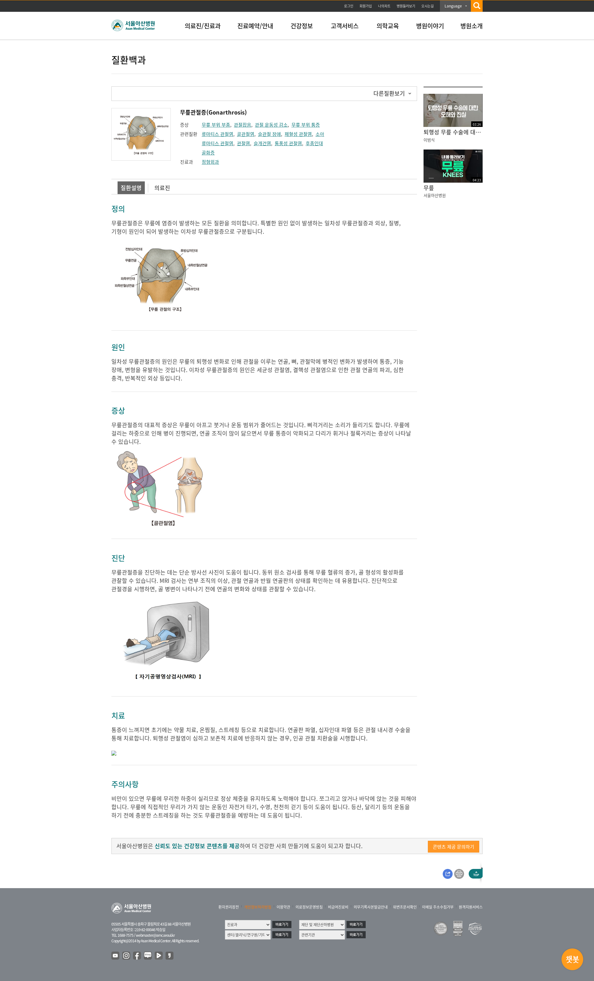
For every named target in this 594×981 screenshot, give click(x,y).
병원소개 (471, 25)
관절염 (243, 143)
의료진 (162, 188)
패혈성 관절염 (298, 134)
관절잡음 (242, 124)
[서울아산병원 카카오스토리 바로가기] (170, 956)
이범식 (429, 140)
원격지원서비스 (471, 907)
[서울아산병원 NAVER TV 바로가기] (159, 956)
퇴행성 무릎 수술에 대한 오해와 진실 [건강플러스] (453, 132)
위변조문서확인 (405, 907)
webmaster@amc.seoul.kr (155, 935)
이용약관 (283, 907)
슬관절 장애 (269, 134)
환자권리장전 (228, 907)
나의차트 (384, 6)
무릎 (429, 188)
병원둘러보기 (406, 6)
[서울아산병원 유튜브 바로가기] (115, 956)
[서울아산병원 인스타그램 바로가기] (126, 956)
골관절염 (245, 134)
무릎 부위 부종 (216, 124)
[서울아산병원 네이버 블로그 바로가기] (148, 956)
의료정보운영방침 (309, 907)
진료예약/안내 (255, 25)
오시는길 (427, 6)
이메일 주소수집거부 (438, 907)
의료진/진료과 (203, 25)
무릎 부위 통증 (305, 124)
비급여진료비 (338, 907)
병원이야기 (430, 25)
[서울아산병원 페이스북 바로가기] (137, 956)
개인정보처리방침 (257, 907)
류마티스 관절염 (217, 134)
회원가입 (365, 6)
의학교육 (388, 25)
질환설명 (131, 188)
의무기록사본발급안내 (371, 907)
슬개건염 (262, 143)
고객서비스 (345, 25)
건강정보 (302, 25)
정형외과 (210, 161)
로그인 (348, 6)
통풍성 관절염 (288, 143)
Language (453, 6)
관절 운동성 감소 (271, 124)
